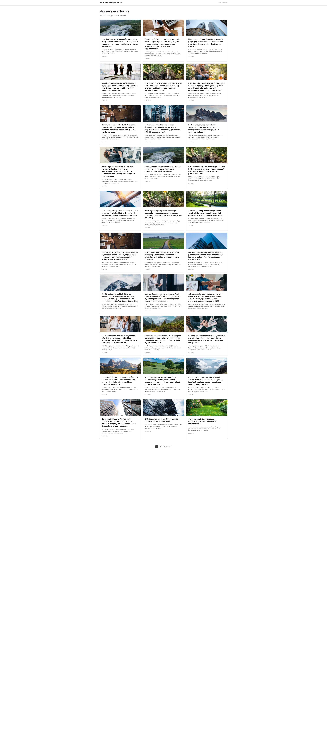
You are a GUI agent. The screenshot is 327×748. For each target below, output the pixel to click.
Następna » (167, 447)
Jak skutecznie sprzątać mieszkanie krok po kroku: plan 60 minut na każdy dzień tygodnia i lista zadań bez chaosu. (163, 169)
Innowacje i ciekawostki (111, 2)
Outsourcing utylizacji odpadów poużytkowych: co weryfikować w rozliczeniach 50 (202, 421)
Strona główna (223, 3)
